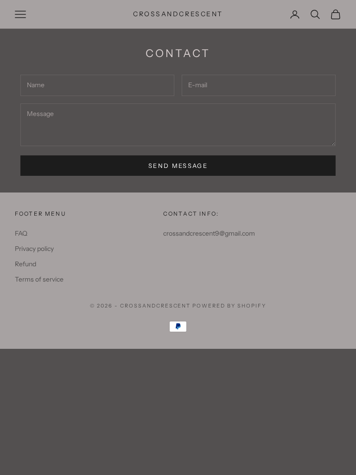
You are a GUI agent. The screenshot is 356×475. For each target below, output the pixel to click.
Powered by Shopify (229, 305)
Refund (25, 264)
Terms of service (39, 279)
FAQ (21, 233)
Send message (178, 165)
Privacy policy (34, 248)
